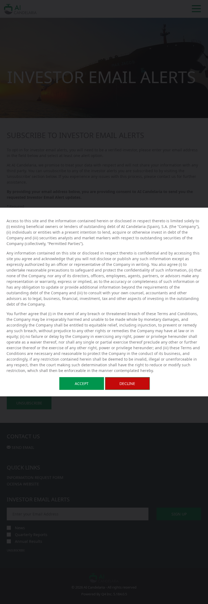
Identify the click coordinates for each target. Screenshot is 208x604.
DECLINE (127, 383)
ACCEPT (82, 383)
